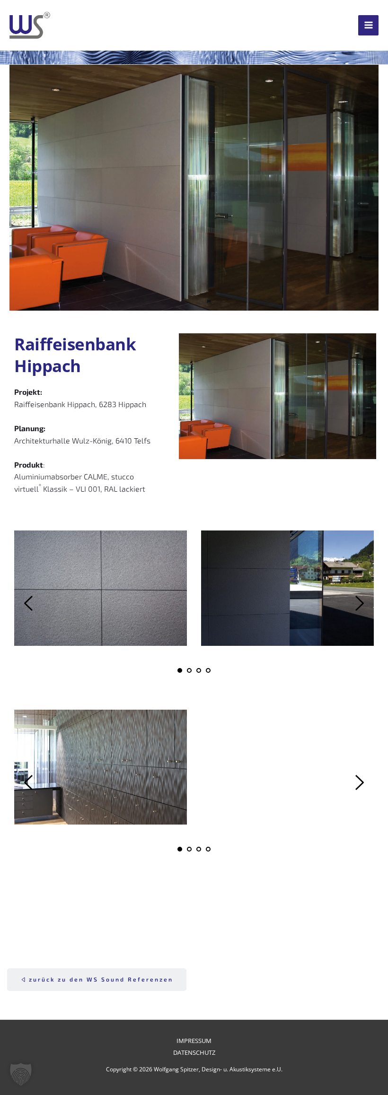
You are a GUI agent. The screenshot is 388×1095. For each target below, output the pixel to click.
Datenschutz (194, 1052)
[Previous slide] (28, 603)
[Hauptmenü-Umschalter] (368, 25)
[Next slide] (359, 603)
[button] (21, 1074)
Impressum (194, 1040)
